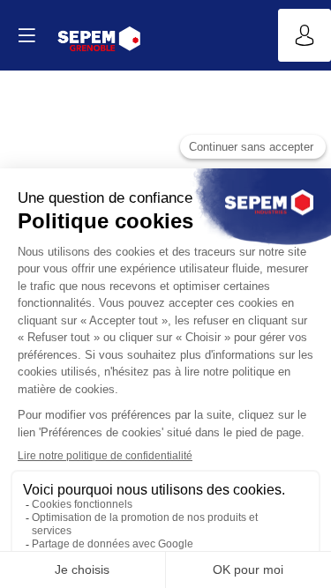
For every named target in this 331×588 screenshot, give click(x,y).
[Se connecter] (304, 35)
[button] (26, 35)
